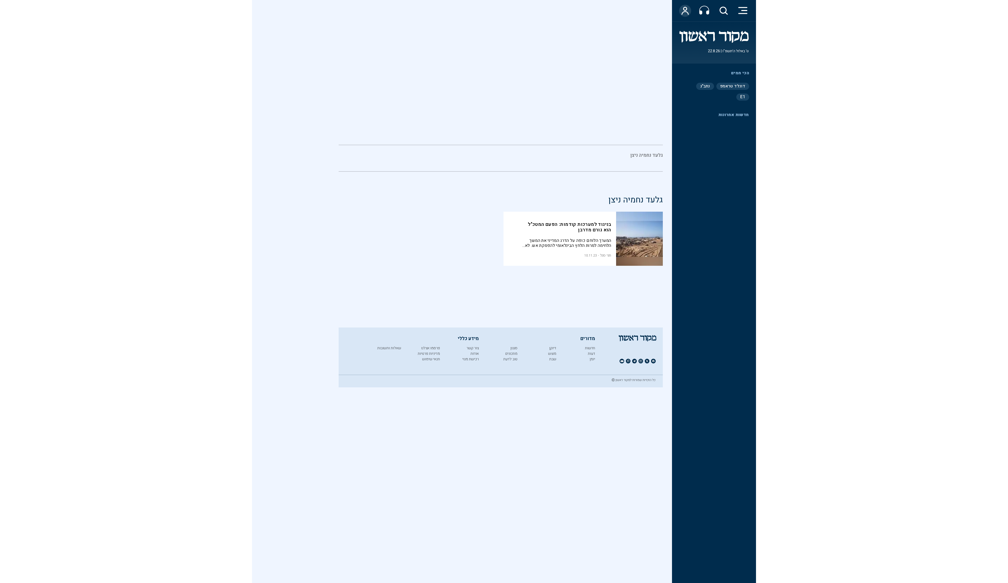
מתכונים (511, 353)
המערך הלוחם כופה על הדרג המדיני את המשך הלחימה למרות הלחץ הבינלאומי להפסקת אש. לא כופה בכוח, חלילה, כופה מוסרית (568, 243)
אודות (474, 353)
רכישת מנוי (470, 359)
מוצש (552, 353)
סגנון (513, 348)
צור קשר (472, 348)
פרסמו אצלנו (430, 348)
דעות (591, 353)
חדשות (590, 348)
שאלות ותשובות (389, 348)
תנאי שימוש (431, 359)
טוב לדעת (510, 359)
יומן (592, 359)
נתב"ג (705, 86)
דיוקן (552, 348)
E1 (742, 97)
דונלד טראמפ (732, 86)
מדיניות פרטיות (429, 353)
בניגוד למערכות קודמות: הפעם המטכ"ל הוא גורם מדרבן (569, 227)
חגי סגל (605, 255)
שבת (552, 359)
